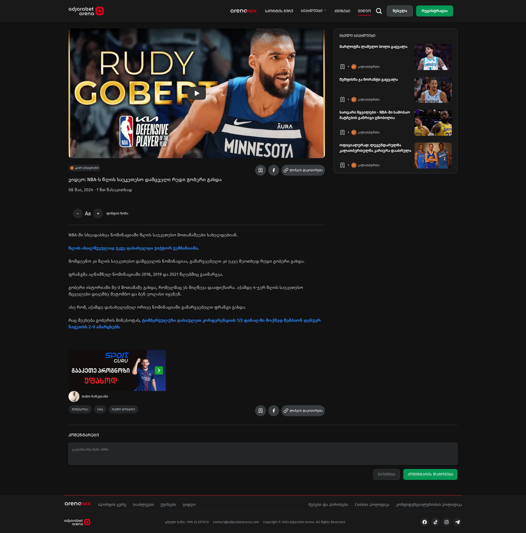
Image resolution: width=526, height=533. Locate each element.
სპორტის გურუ (279, 11)
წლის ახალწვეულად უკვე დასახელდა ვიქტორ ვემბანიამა (133, 248)
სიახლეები (311, 10)
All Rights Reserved (330, 522)
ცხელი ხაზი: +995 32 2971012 (187, 522)
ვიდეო (364, 11)
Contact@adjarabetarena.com (236, 522)
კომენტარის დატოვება (430, 474)
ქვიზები (342, 11)
